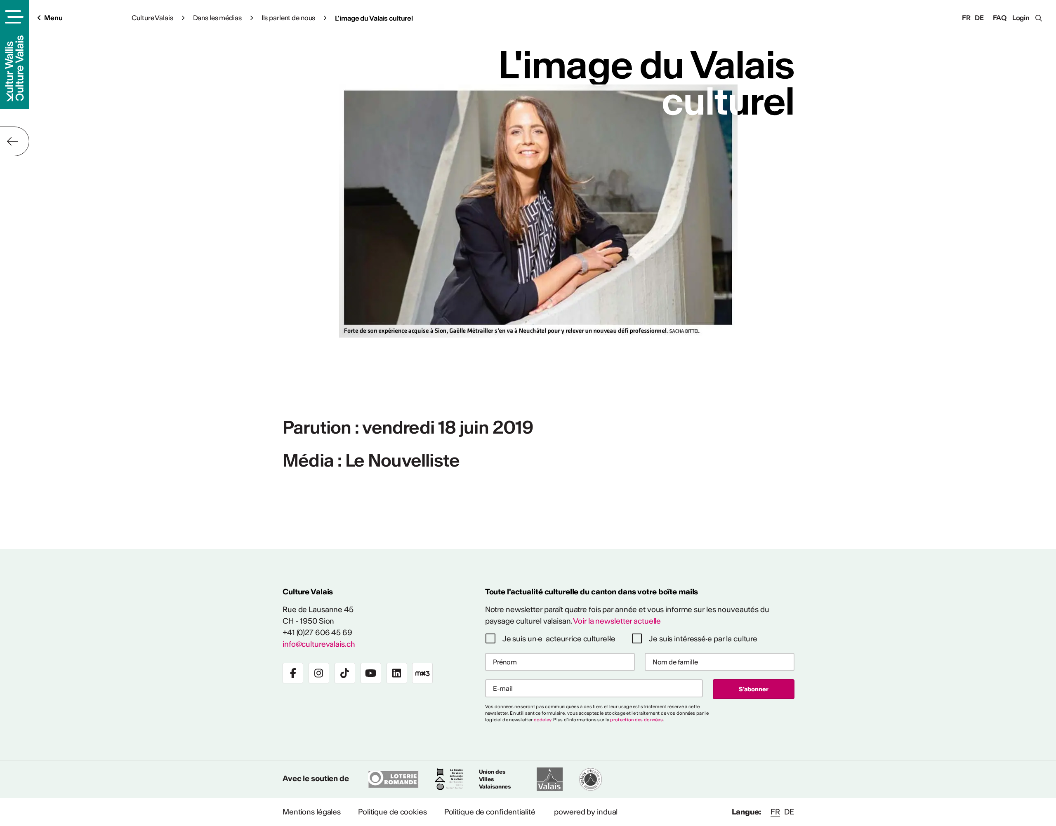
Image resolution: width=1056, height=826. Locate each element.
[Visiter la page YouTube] (371, 673)
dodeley (543, 720)
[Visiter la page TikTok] (345, 673)
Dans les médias (217, 18)
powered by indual (586, 812)
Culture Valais (152, 18)
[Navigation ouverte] (13, 16)
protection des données (636, 720)
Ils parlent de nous (289, 18)
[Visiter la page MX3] (422, 673)
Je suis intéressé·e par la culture (703, 638)
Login (1021, 18)
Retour (14, 141)
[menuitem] (312, 812)
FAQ (1000, 18)
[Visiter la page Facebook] (293, 673)
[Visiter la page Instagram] (319, 673)
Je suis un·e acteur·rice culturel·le (559, 638)
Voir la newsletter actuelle (617, 621)
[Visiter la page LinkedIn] (397, 673)
